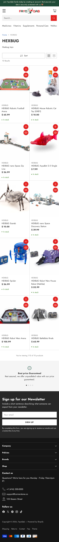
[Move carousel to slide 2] (28, 385)
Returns (14, 529)
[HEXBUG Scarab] (15, 199)
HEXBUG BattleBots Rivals (42, 338)
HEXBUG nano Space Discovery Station (40, 225)
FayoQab (21, 521)
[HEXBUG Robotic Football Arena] (15, 83)
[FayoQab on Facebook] (3, 512)
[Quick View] (25, 75)
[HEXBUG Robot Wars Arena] (15, 314)
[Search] (54, 18)
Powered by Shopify (35, 521)
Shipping (5, 529)
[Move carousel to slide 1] (26, 385)
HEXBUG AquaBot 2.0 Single (44, 165)
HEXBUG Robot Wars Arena (14, 338)
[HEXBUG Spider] (15, 256)
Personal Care (42, 25)
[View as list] (54, 55)
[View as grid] (48, 55)
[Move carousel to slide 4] (32, 385)
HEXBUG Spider (9, 280)
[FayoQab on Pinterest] (12, 512)
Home (4, 35)
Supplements (28, 25)
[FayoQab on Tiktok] (21, 512)
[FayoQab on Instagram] (16, 512)
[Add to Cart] (25, 69)
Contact (22, 529)
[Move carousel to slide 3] (30, 385)
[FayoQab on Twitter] (8, 512)
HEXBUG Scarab (9, 223)
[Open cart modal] (54, 11)
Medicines (6, 25)
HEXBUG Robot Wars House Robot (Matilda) (43, 282)
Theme (34, 529)
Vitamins (17, 25)
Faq (28, 529)
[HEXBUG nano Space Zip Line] (15, 141)
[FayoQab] (29, 10)
